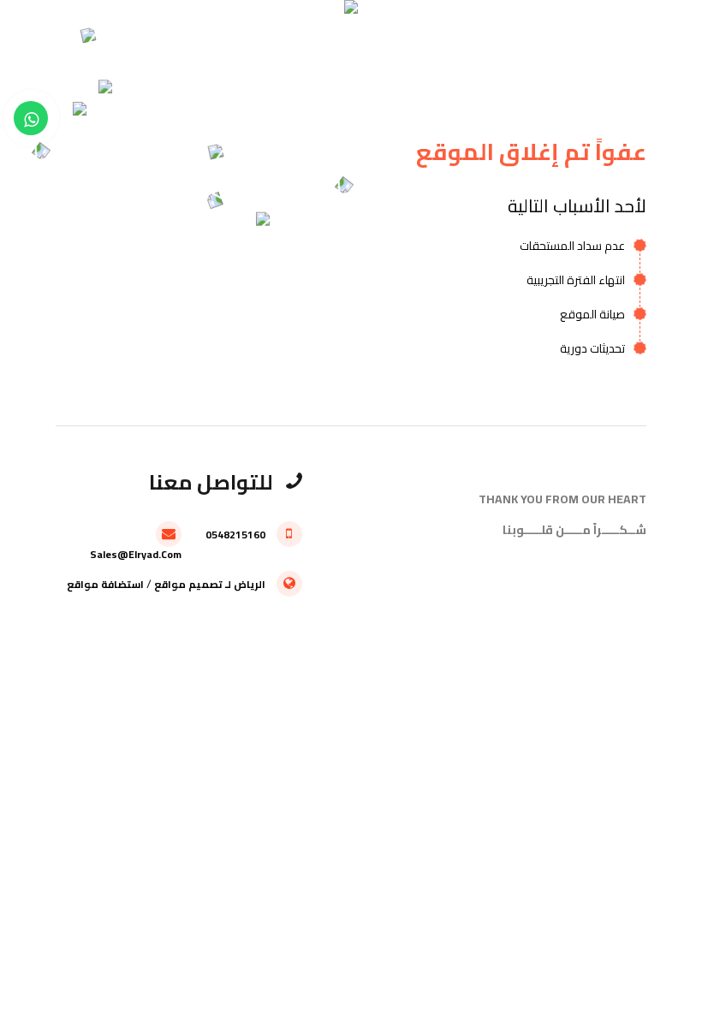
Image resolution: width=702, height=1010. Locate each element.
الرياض (249, 584)
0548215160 (236, 534)
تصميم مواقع (188, 584)
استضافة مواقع (105, 584)
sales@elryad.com (135, 552)
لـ (228, 584)
